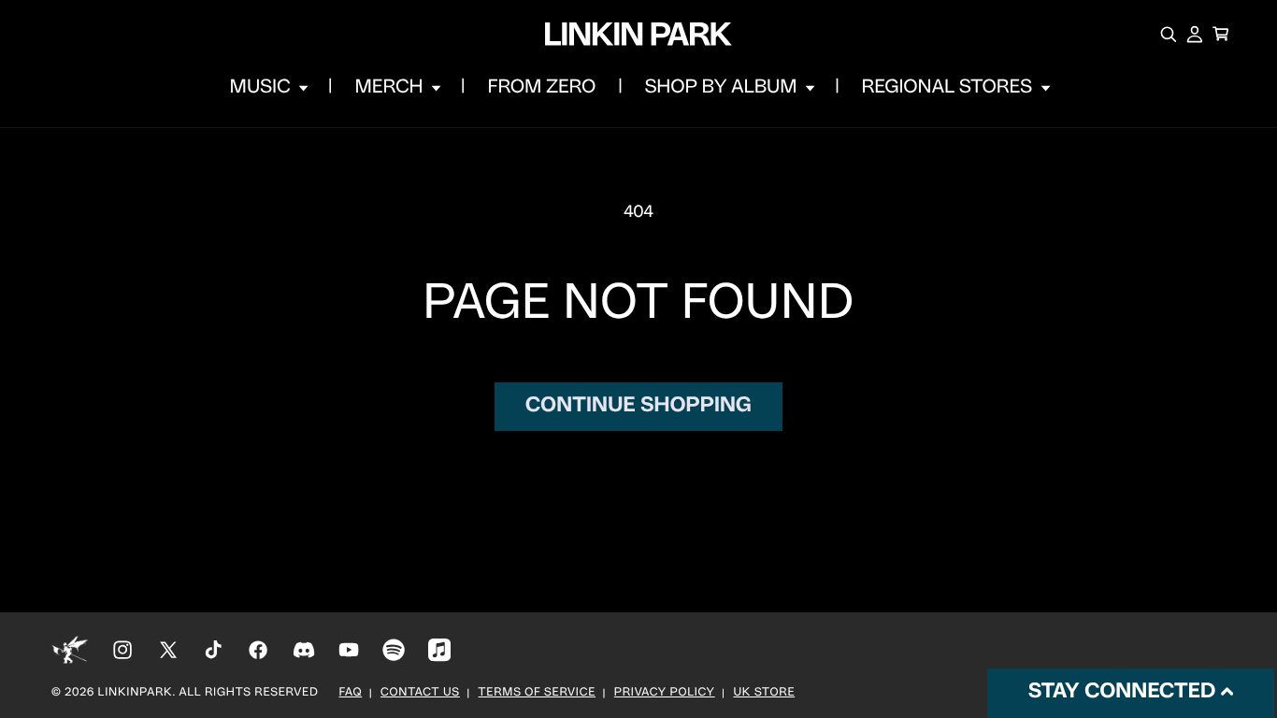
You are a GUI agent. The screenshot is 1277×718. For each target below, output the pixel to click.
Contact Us (420, 693)
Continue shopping (638, 406)
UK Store (764, 693)
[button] (267, 88)
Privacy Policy (664, 693)
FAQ (351, 693)
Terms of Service (537, 693)
